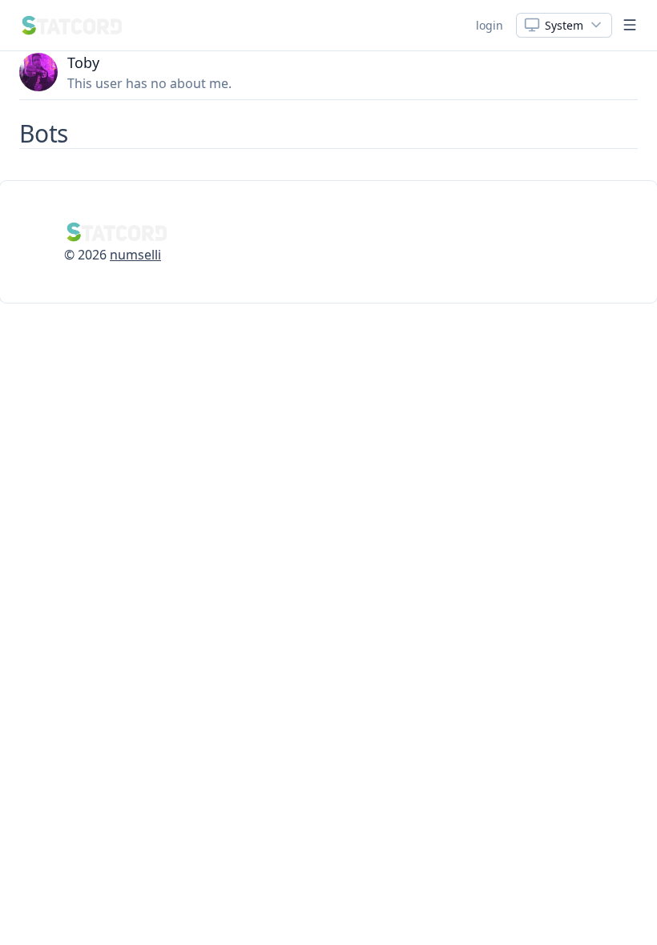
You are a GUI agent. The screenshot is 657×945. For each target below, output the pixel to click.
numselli (135, 254)
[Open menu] (630, 25)
